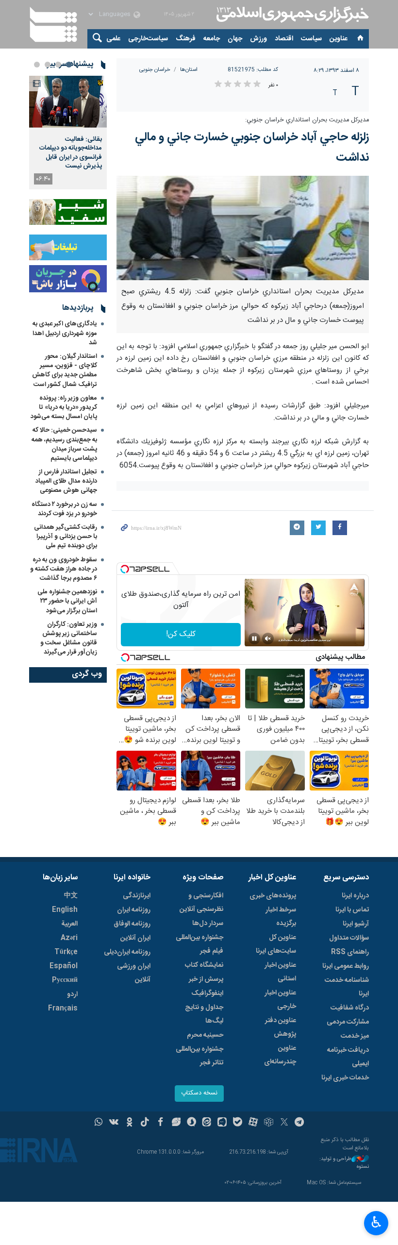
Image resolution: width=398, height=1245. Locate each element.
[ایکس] (284, 1123)
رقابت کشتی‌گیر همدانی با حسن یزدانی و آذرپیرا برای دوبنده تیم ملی (65, 536)
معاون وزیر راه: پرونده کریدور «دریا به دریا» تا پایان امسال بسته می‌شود (64, 407)
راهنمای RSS (350, 952)
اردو (72, 994)
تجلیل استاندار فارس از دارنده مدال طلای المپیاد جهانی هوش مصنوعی (66, 481)
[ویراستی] (175, 1123)
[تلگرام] (299, 1123)
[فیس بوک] (160, 1123)
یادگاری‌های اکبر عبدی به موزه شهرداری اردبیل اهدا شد (65, 333)
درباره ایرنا (355, 896)
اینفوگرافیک (207, 993)
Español (64, 966)
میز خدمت (355, 1036)
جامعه (211, 39)
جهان (235, 39)
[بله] (237, 1123)
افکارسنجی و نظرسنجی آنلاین (201, 902)
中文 (71, 896)
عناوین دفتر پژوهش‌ (280, 1027)
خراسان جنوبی (154, 69)
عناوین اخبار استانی (280, 972)
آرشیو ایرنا (356, 924)
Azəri (69, 938)
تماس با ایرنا (352, 910)
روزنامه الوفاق (132, 924)
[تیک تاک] (144, 1123)
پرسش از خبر (206, 979)
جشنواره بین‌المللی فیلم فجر (199, 944)
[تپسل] (125, 569)
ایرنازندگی (136, 896)
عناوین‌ (339, 39)
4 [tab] (37, 64)
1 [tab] (69, 64)
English (65, 910)
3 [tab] (47, 64)
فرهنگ (186, 39)
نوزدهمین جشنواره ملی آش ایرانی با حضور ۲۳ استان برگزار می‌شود (67, 601)
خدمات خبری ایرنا (345, 1078)
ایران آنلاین (135, 938)
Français (63, 1008)
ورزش (258, 39)
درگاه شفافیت (350, 1008)
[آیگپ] (222, 1123)
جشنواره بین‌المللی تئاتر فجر (199, 1056)
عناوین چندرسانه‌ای (280, 1055)
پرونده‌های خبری (272, 896)
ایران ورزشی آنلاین (133, 973)
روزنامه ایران (133, 910)
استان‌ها (189, 69)
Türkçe (66, 952)
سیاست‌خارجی (148, 39)
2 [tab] (58, 64)
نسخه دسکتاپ (199, 1093)
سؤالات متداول (349, 938)
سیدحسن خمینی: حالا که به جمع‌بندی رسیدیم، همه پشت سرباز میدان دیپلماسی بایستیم (64, 444)
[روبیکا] (268, 1123)
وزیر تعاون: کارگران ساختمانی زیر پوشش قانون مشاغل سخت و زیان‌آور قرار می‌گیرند (68, 638)
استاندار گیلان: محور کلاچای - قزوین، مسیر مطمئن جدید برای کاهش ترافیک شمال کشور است (64, 370)
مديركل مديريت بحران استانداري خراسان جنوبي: (307, 120)
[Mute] (268, 638)
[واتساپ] (98, 1123)
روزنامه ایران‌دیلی (127, 952)
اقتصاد (284, 39)
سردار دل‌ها (207, 923)
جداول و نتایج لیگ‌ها (204, 1014)
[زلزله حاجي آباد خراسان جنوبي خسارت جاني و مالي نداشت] (242, 228)
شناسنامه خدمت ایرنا (347, 987)
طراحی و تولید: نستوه (344, 1163)
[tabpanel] (68, 132)
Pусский (65, 980)
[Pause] (254, 638)
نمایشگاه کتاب (204, 965)
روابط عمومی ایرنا (345, 966)
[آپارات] (253, 1123)
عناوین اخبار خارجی (280, 999)
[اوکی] (129, 1123)
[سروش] (191, 1123)
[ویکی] (113, 1123)
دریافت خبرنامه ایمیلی (348, 1057)
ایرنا (291, 14)
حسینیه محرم (205, 1035)
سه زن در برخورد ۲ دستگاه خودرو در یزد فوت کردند (64, 509)
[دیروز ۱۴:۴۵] (68, 102)
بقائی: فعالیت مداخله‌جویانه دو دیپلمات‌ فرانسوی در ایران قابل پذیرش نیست (70, 152)
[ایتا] (207, 1123)
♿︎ (376, 1222)
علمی (113, 39)
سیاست (311, 39)
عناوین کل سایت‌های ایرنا (276, 944)
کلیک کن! (181, 634)
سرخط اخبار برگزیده (280, 916)
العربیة (69, 924)
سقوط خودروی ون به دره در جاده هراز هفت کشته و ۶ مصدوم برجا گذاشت (63, 569)
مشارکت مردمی (348, 1022)
